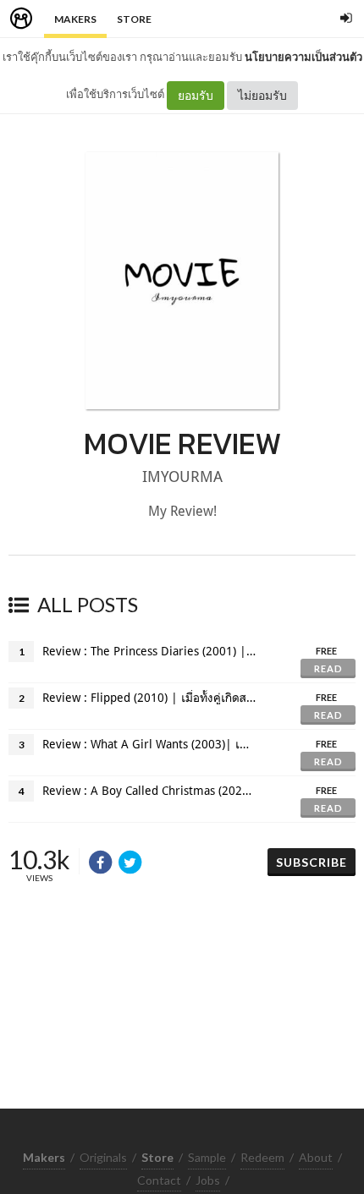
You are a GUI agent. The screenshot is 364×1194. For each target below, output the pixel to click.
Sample (207, 1157)
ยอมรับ (195, 95)
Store (134, 19)
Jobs (208, 1180)
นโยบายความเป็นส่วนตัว (303, 56)
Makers (75, 19)
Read (328, 668)
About (316, 1157)
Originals (103, 1157)
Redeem (262, 1157)
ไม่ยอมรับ (262, 95)
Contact (159, 1180)
